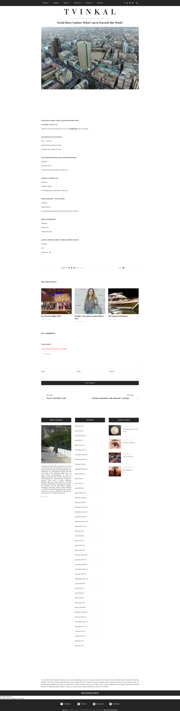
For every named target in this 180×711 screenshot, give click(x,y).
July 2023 (78, 426)
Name (43, 371)
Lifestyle (77, 3)
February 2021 (79, 450)
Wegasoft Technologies (110, 710)
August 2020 (79, 474)
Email (79, 371)
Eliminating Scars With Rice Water (130, 430)
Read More (44, 496)
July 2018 (78, 588)
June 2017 (78, 645)
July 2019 (78, 531)
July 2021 (78, 440)
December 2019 (80, 507)
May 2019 (78, 540)
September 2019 (80, 521)
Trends (56, 3)
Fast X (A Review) (128, 456)
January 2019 (79, 560)
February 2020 (79, 498)
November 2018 (80, 569)
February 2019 (79, 555)
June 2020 (78, 483)
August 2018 (79, 583)
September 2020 (80, 469)
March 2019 (79, 550)
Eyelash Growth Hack (129, 442)
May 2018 (78, 598)
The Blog (100, 3)
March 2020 (79, 493)
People (66, 3)
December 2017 (80, 622)
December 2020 (80, 455)
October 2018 (79, 574)
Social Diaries (75, 18)
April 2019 (78, 545)
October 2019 (79, 517)
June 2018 (78, 593)
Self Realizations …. (128, 470)
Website (111, 371)
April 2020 (78, 488)
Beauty (45, 3)
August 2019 (79, 526)
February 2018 (79, 612)
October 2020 (79, 464)
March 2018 (79, 607)
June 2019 (78, 536)
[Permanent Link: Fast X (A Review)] (115, 462)
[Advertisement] (90, 105)
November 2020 (80, 459)
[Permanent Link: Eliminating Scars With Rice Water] (115, 435)
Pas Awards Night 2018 (51, 316)
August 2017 (79, 636)
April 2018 (78, 602)
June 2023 (78, 431)
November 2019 (80, 512)
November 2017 (80, 626)
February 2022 (79, 435)
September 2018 (80, 579)
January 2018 (79, 617)
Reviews (89, 3)
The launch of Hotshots (118, 316)
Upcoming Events (88, 18)
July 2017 (78, 641)
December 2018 (80, 564)
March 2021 (79, 445)
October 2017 (79, 631)
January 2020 (79, 502)
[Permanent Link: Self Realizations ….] (115, 476)
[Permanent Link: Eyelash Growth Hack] (115, 449)
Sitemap (65, 710)
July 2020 (78, 478)
